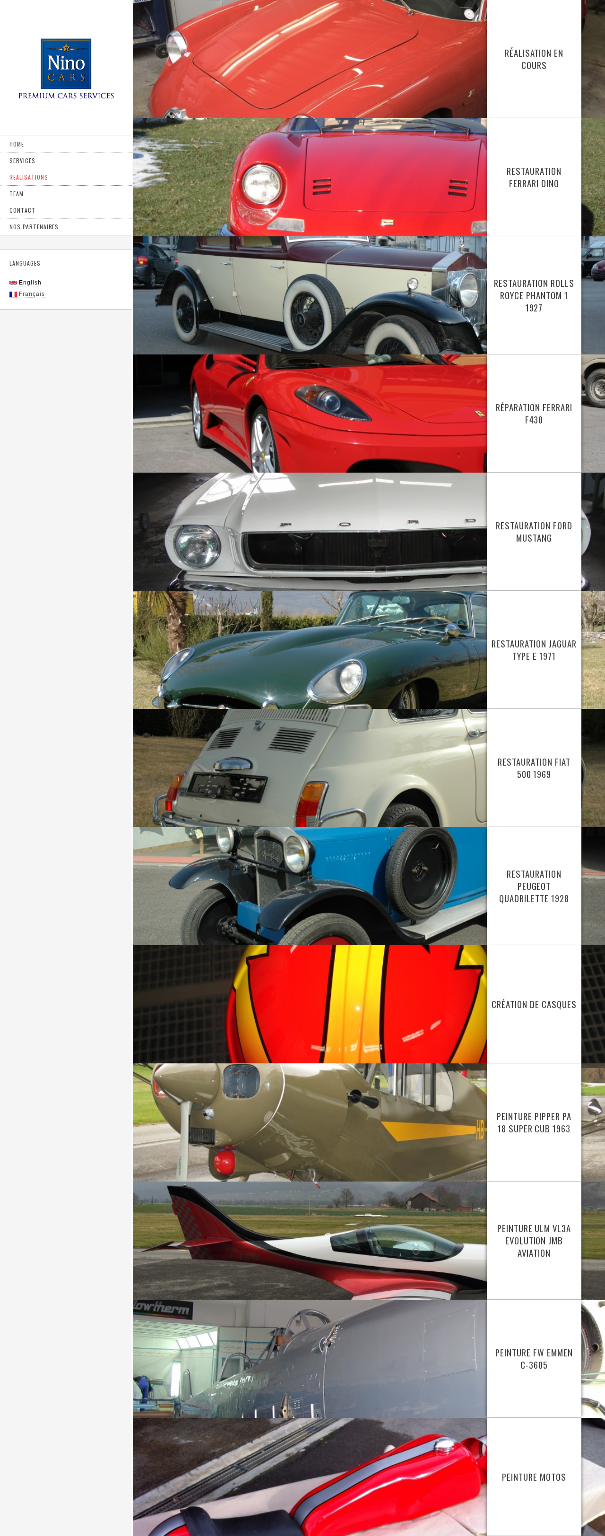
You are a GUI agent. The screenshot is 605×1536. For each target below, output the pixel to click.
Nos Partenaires (34, 227)
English (29, 282)
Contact (22, 210)
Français (31, 294)
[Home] (65, 72)
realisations (28, 177)
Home (16, 144)
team (16, 194)
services (22, 160)
